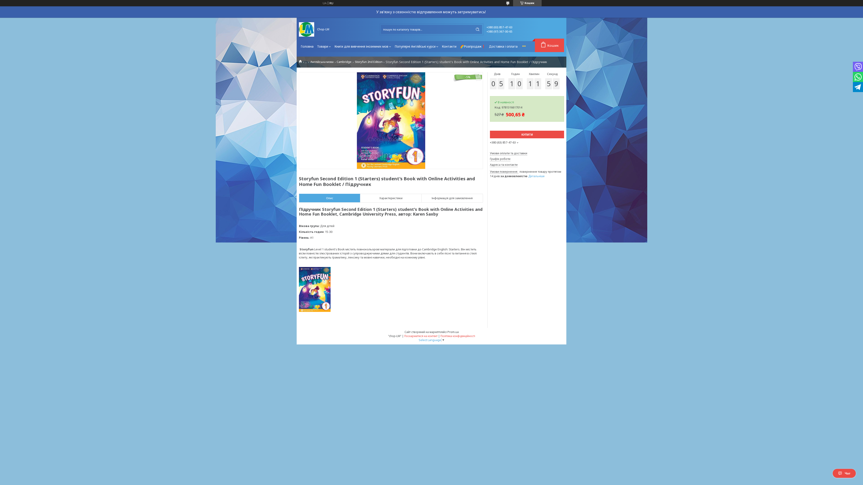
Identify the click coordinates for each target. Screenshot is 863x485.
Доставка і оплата (503, 46)
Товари (322, 46)
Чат (847, 473)
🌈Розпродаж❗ (472, 46)
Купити (527, 135)
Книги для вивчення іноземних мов (361, 46)
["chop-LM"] (306, 29)
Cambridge (344, 62)
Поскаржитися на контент (421, 336)
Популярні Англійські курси (415, 46)
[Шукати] (477, 29)
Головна (307, 46)
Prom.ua (453, 332)
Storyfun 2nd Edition (369, 62)
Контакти (449, 46)
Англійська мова (322, 62)
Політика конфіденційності (457, 336)
